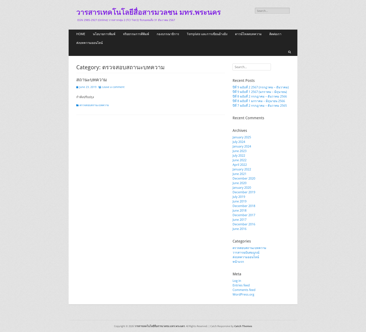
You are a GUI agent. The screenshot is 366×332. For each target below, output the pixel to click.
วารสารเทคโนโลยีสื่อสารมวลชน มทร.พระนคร (148, 12)
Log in (237, 281)
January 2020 (242, 187)
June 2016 (239, 229)
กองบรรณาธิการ (168, 34)
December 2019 (244, 192)
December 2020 (244, 178)
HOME (80, 34)
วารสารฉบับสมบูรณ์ (246, 252)
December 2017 (244, 215)
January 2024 (242, 146)
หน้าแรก (238, 261)
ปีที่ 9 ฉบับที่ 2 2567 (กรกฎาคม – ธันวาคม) (261, 87)
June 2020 (239, 183)
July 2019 (239, 197)
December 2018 (244, 206)
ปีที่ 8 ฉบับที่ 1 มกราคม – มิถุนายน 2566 (259, 101)
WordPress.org (243, 294)
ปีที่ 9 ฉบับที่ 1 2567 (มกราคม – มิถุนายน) (260, 92)
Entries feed (241, 285)
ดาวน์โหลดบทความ (248, 34)
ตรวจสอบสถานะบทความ (94, 105)
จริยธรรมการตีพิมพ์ (136, 34)
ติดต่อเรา (275, 34)
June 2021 (239, 174)
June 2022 (239, 160)
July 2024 (239, 142)
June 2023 (239, 151)
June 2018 (239, 210)
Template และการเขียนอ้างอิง (207, 34)
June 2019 (239, 201)
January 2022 (242, 169)
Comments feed (244, 290)
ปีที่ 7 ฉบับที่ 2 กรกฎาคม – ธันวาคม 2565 (260, 105)
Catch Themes (243, 326)
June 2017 (239, 220)
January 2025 (242, 137)
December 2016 (244, 224)
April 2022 (240, 165)
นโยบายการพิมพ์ (104, 34)
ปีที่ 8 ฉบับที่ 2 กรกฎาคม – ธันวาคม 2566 (260, 96)
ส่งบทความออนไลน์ (89, 43)
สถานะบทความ (91, 79)
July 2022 (239, 155)
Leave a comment (113, 87)
